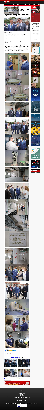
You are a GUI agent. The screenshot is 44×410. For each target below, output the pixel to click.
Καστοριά (10, 32)
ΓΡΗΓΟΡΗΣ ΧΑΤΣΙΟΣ (8, 380)
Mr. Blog (8, 32)
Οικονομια (26, 4)
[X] (8, 350)
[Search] (38, 170)
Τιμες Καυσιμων (34, 0)
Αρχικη (6, 4)
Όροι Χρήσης (22, 390)
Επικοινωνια (38, 0)
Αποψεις (30, 4)
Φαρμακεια (27, 0)
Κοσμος (22, 4)
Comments (35, 39)
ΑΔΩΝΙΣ (5, 380)
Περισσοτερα (38, 4)
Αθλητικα (34, 4)
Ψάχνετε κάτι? (35, 169)
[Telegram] (15, 350)
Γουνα (14, 4)
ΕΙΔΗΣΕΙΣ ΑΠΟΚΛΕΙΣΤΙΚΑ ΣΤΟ (15, 357)
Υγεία (11, 32)
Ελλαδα (18, 4)
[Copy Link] (10, 350)
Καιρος (30, 0)
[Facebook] (6, 350)
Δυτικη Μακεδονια (10, 4)
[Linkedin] (13, 350)
